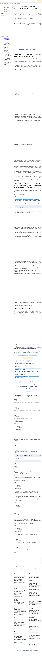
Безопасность (3, 34)
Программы (25, 1)
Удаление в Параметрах (21, 47)
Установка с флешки (33, 386)
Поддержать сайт (27, 357)
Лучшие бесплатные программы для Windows (24, 363)
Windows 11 (22, 381)
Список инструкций (6, 5)
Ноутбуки (2, 26)
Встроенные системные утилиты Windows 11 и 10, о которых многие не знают (19, 603)
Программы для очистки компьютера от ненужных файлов (19, 627)
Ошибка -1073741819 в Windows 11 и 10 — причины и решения (35, 601)
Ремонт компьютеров (5, 36)
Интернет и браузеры (5, 30)
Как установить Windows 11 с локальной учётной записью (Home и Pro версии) (27, 26)
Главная (14, 1)
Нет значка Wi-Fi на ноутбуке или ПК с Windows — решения (27, 371)
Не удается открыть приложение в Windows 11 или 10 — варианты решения (35, 626)
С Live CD (18, 50)
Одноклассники (28, 391)
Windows (18, 1)
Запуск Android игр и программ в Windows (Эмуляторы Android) (18, 636)
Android (21, 1)
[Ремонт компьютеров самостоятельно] (6, 1)
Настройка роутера (21, 388)
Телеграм (40, 1)
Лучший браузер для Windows (20, 629)
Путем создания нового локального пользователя (26, 49)
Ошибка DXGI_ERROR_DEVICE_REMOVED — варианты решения (35, 631)
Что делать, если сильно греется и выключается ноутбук (19, 622)
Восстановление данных (23, 386)
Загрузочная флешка (23, 384)
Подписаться (6, 11)
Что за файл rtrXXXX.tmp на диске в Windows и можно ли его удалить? (34, 640)
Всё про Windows (29, 388)
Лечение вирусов (31, 1)
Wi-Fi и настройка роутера (5, 28)
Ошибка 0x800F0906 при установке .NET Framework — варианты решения (34, 577)
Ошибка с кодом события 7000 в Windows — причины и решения (34, 635)
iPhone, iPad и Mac (4, 17)
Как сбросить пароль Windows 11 (34, 348)
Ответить (16, 405)
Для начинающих (4, 32)
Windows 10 (28, 381)
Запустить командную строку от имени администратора (27, 199)
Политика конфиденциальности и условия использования (27, 650)
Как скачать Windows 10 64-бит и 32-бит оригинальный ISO (19, 584)
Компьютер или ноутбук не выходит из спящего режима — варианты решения (35, 597)
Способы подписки (33, 355)
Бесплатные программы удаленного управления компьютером (19, 608)
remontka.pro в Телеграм (23, 355)
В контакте (36, 388)
